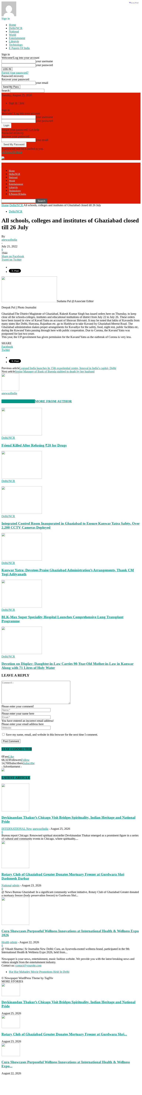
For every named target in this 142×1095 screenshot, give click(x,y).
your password (44, 65)
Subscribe (29, 763)
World (12, 34)
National (14, 31)
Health (5, 942)
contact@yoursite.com (28, 965)
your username (44, 61)
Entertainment (17, 38)
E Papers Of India (19, 48)
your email (42, 82)
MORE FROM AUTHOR (53, 401)
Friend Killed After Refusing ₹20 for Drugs (34, 445)
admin (15, 885)
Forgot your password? (14, 72)
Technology (16, 44)
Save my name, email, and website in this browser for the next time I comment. (52, 734)
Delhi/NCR (15, 28)
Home (12, 24)
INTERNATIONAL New (16, 828)
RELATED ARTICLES (18, 401)
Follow (25, 759)
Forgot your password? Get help (20, 129)
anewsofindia (9, 239)
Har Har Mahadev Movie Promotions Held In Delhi (39, 971)
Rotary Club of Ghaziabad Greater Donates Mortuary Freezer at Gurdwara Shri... (64, 1034)
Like (11, 756)
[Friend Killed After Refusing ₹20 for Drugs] (21, 434)
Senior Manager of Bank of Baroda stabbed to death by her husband (54, 371)
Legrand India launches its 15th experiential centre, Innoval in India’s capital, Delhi (67, 368)
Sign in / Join (16, 103)
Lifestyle (14, 41)
